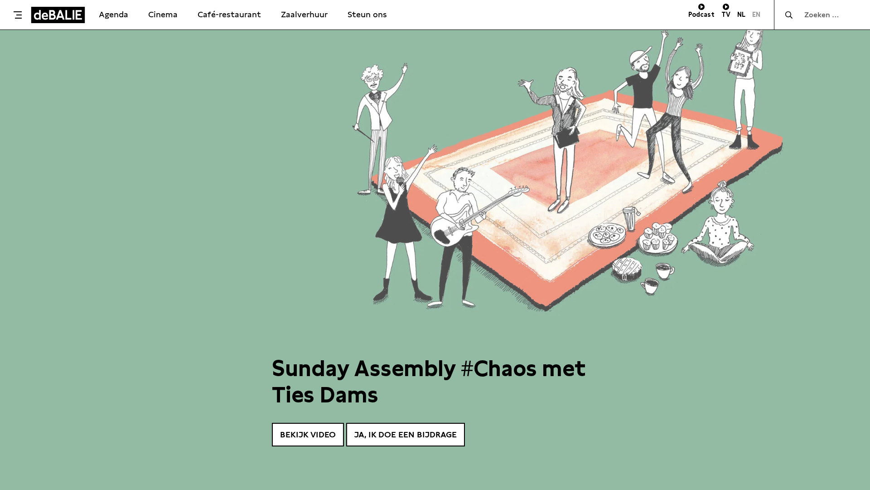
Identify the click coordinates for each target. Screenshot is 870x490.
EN (756, 14)
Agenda (113, 14)
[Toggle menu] (18, 15)
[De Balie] (58, 15)
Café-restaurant (229, 14)
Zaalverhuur (304, 14)
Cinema (163, 14)
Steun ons (367, 14)
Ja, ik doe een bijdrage (405, 434)
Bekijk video (308, 434)
